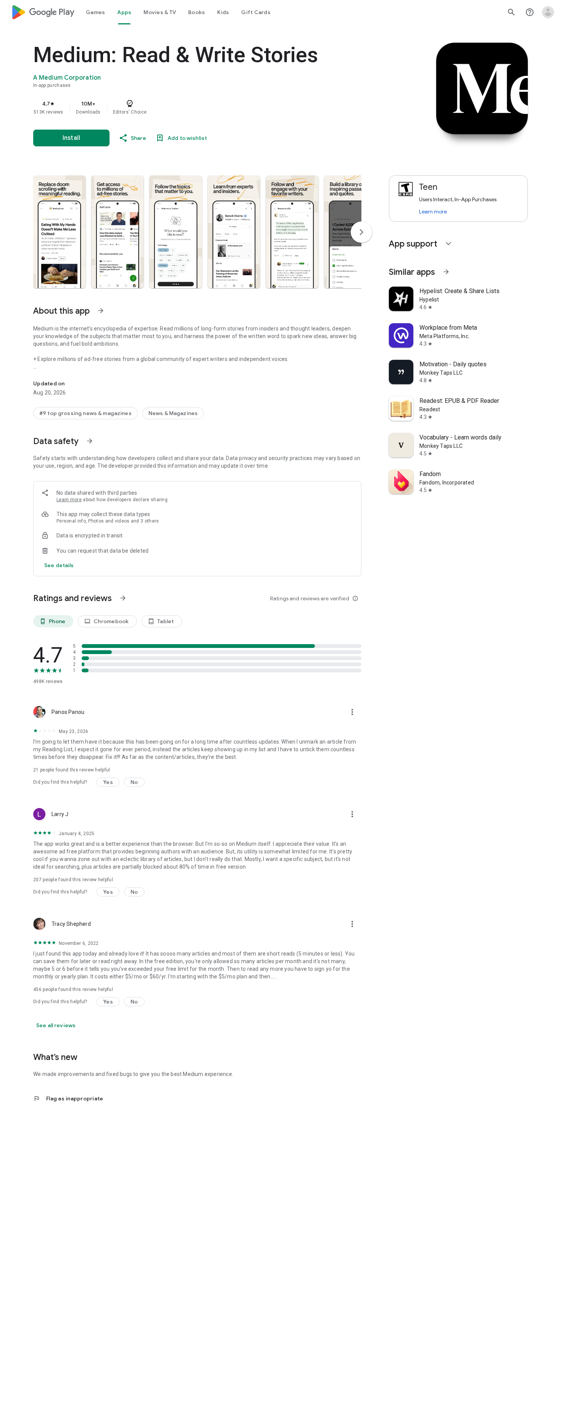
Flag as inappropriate (68, 1098)
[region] (186, 107)
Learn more (69, 499)
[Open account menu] (548, 12)
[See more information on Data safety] (90, 441)
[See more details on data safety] (59, 565)
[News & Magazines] (173, 413)
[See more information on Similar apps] (446, 272)
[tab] (95, 12)
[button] (59, 231)
